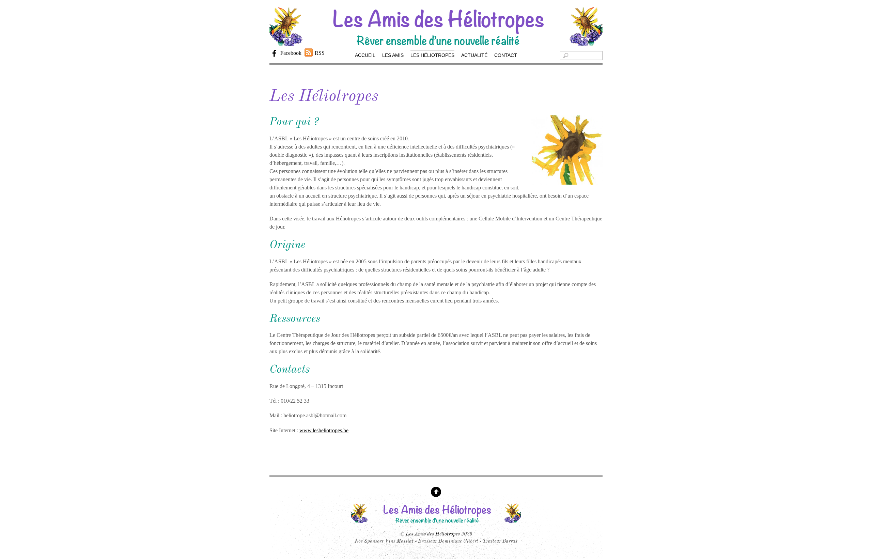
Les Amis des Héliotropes (433, 534)
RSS (320, 53)
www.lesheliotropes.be (323, 430)
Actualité (474, 55)
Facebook (290, 53)
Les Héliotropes (432, 55)
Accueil (365, 55)
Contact (505, 55)
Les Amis (393, 55)
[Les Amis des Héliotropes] (436, 42)
